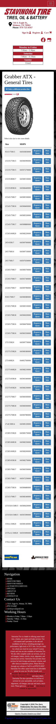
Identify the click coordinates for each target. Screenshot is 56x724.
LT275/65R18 (10, 379)
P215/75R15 (10, 152)
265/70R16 (9, 252)
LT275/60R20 (10, 369)
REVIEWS (11, 594)
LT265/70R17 (10, 270)
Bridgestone (41, 674)
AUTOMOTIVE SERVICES (17, 586)
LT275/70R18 (10, 406)
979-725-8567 (26, 27)
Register (36, 33)
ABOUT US (11, 591)
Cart (46, 33)
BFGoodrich (23, 674)
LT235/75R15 (10, 161)
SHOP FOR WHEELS (15, 584)
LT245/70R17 (10, 197)
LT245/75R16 (10, 206)
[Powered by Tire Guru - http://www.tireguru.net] (12, 706)
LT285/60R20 (10, 451)
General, (22, 676)
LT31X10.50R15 (11, 506)
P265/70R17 (10, 297)
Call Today (30, 686)
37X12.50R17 (10, 542)
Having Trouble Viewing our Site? (28, 713)
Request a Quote (37, 152)
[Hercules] (29, 557)
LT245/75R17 (10, 215)
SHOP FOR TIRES (14, 581)
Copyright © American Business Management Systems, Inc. (28, 718)
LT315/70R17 (10, 497)
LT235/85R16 (10, 188)
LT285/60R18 (10, 442)
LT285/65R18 (10, 460)
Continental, (32, 674)
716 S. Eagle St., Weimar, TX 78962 (22, 24)
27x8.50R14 (10, 424)
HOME (9, 579)
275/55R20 (9, 342)
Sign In (25, 33)
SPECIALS (11, 589)
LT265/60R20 (10, 233)
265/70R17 (9, 261)
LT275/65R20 (10, 388)
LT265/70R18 (10, 306)
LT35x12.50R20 (11, 533)
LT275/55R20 (10, 351)
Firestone (28, 676)
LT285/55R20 (10, 433)
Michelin (15, 674)
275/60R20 (9, 360)
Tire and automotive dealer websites (34, 707)
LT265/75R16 (10, 324)
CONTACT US (12, 596)
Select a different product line (19, 89)
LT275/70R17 (10, 397)
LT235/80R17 (10, 179)
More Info (47, 152)
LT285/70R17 (10, 469)
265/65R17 (9, 242)
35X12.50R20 (10, 524)
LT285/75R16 (10, 487)
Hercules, (15, 676)
